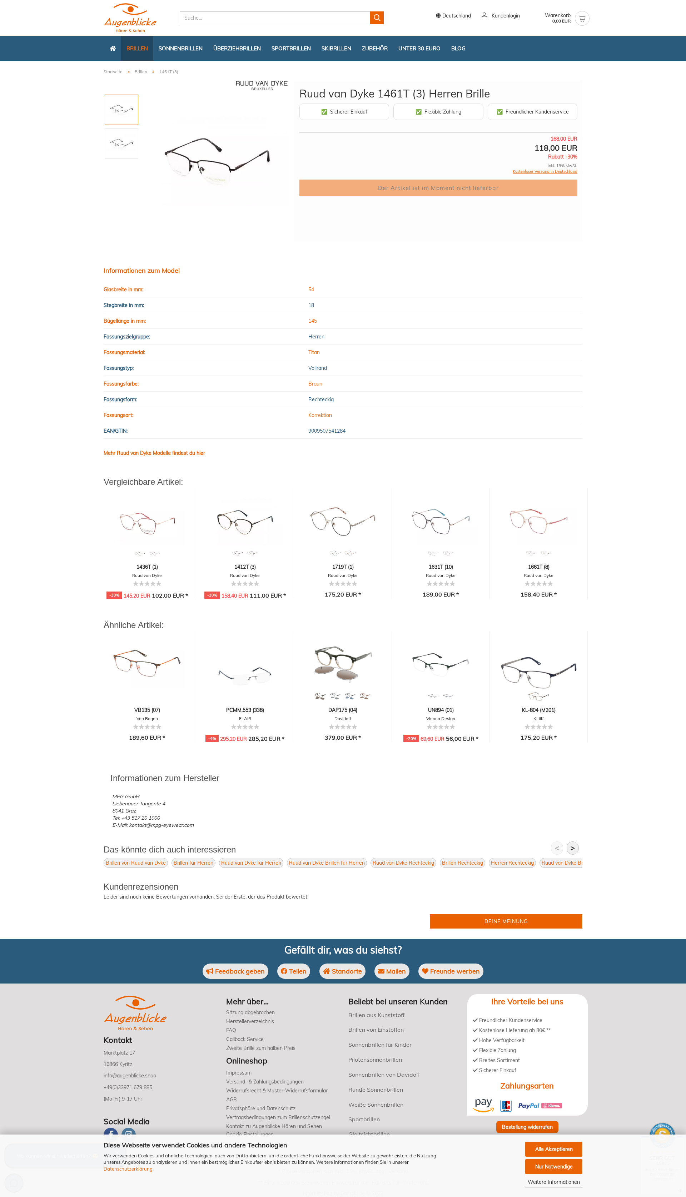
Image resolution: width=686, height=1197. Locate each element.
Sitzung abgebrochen (250, 1012)
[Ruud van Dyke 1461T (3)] (217, 160)
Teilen (297, 971)
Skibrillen (336, 48)
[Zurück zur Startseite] (112, 48)
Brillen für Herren (193, 863)
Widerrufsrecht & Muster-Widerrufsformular (277, 1090)
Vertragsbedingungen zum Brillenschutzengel (278, 1117)
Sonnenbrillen (181, 48)
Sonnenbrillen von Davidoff (384, 1074)
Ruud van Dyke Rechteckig (403, 863)
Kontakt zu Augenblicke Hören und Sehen (274, 1126)
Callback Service (245, 1039)
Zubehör (375, 48)
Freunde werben (454, 971)
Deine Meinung (506, 921)
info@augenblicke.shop (130, 1075)
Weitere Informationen (554, 1182)
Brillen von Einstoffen (376, 1029)
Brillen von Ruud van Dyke (136, 863)
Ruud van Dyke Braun (567, 863)
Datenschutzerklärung (128, 1169)
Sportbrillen (291, 48)
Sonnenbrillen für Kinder (380, 1044)
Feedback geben (239, 971)
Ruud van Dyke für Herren (251, 863)
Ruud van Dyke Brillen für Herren (327, 863)
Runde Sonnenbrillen (375, 1089)
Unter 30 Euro (419, 48)
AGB (231, 1099)
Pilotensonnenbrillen (375, 1059)
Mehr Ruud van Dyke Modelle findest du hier (154, 453)
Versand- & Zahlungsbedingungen (265, 1081)
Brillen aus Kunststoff (376, 1015)
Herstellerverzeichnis (250, 1021)
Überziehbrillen (237, 48)
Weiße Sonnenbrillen (375, 1104)
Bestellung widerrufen (527, 1127)
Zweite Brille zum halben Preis (260, 1048)
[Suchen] (377, 17)
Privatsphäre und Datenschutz (260, 1108)
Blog (458, 48)
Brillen (137, 48)
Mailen (395, 971)
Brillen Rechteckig (462, 863)
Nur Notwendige (554, 1166)
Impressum (239, 1073)
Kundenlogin (504, 15)
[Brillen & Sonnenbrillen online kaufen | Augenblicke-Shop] (139, 18)
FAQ (231, 1030)
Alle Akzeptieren (554, 1149)
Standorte (346, 971)
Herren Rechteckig (512, 863)
